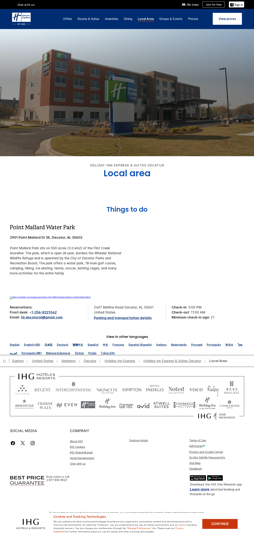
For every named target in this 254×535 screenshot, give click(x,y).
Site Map (195, 463)
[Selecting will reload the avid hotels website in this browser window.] (143, 405)
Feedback (195, 468)
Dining (128, 19)
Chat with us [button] (26, 4)
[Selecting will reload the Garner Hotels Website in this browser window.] (126, 405)
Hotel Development (82, 458)
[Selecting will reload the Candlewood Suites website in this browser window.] (229, 405)
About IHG (76, 441)
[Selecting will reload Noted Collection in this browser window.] (176, 389)
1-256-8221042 (44, 312)
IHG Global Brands (81, 452)
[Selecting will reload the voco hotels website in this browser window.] (196, 389)
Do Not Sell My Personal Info (207, 457)
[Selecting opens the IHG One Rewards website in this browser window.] (216, 416)
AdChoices (196, 446)
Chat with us (78, 463)
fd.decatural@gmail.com (42, 317)
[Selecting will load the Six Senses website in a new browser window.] (22, 389)
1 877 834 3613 (56, 480)
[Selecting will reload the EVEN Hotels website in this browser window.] (67, 405)
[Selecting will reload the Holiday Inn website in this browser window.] (107, 405)
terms (182, 524)
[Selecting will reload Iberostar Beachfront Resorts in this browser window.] (24, 405)
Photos (193, 19)
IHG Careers (77, 446)
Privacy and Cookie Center (206, 451)
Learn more (199, 489)
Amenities (111, 19)
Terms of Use (197, 440)
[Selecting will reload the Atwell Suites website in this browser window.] (161, 405)
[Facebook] (14, 443)
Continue (220, 524)
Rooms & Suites (88, 19)
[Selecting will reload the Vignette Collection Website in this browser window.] (107, 389)
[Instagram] (32, 443)
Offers (67, 19)
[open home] (6, 361)
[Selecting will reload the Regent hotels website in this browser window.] (42, 389)
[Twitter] (22, 443)
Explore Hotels (139, 440)
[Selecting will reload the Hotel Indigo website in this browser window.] (154, 389)
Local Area (146, 19)
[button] (236, 4)
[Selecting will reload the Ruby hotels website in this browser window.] (213, 389)
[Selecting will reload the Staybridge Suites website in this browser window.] (184, 405)
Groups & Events (170, 19)
